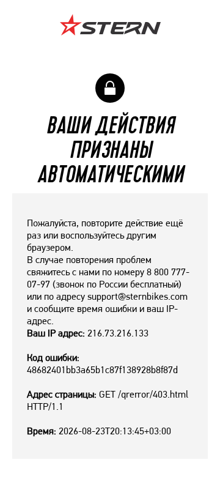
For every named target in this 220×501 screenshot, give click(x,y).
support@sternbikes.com (137, 296)
